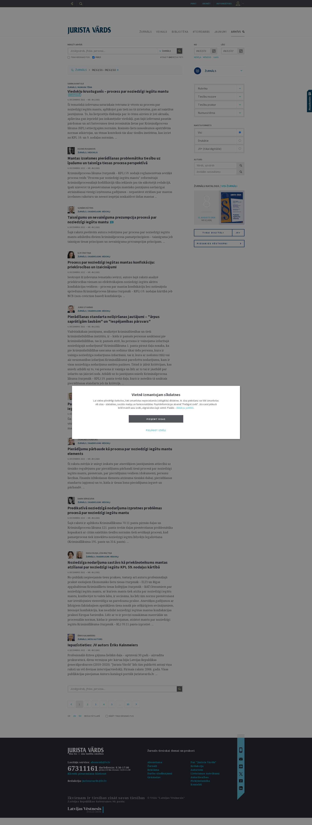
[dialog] (156, 412)
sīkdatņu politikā (184, 407)
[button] (156, 430)
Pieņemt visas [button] (156, 419)
